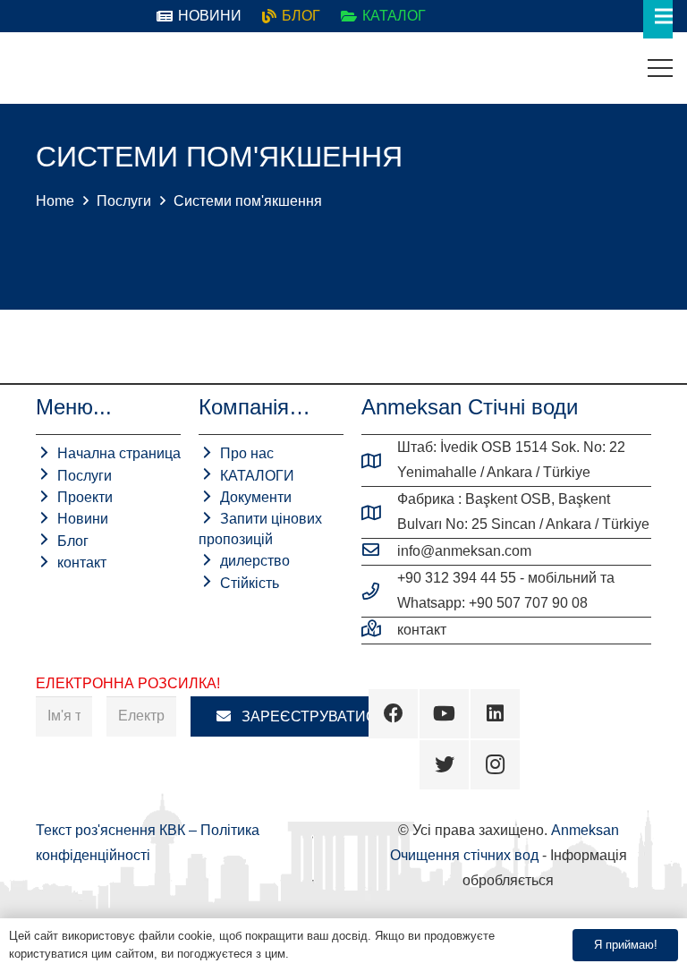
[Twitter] (444, 764)
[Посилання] (27, 68)
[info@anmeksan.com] (379, 551)
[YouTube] (444, 713)
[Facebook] (393, 713)
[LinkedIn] (495, 713)
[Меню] (660, 68)
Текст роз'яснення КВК (112, 830)
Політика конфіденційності (364, 953)
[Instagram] (495, 764)
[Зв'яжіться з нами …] (379, 630)
